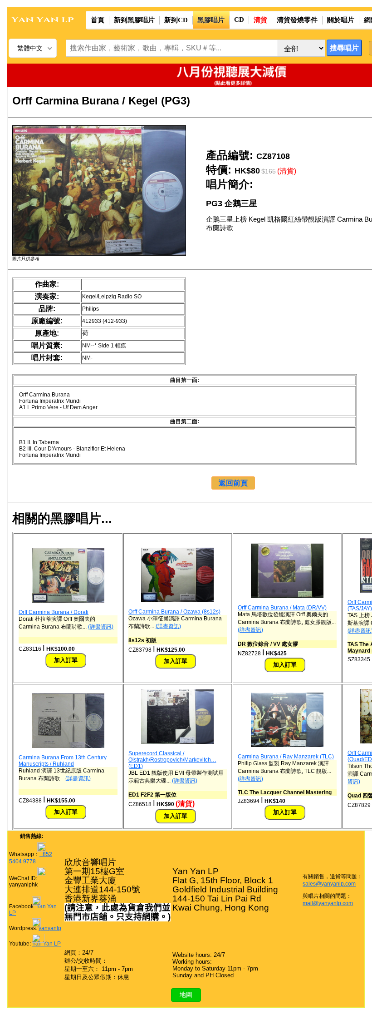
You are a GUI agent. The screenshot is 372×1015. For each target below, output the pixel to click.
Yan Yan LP (46, 944)
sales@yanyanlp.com (329, 884)
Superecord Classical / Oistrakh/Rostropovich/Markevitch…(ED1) (172, 759)
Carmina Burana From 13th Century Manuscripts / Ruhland (63, 760)
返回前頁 (233, 483)
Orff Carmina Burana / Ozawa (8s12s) (174, 612)
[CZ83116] (68, 601)
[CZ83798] (177, 600)
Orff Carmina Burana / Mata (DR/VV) (282, 607)
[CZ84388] (68, 746)
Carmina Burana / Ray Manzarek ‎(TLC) (286, 756)
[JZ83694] (287, 745)
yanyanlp (50, 928)
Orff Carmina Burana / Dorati (53, 612)
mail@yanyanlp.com (328, 903)
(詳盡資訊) (100, 627)
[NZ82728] (287, 596)
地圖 (186, 994)
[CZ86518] (177, 742)
